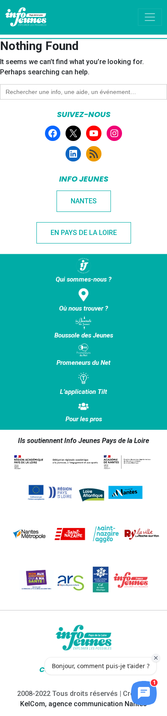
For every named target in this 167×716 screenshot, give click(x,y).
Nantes (84, 201)
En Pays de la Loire (84, 233)
